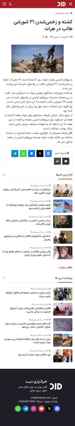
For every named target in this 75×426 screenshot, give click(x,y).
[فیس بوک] (48, 153)
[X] (39, 153)
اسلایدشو (59, 13)
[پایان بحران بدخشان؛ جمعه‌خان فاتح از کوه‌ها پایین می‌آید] (62, 293)
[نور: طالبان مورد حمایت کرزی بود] (62, 355)
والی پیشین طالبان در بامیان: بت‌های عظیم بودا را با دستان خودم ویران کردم (27, 253)
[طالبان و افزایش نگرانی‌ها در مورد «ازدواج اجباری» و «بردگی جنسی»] (62, 309)
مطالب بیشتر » (65, 267)
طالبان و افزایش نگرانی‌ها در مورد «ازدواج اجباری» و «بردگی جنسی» (30, 310)
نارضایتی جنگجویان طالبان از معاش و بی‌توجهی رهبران (27, 237)
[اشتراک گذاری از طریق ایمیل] (65, 161)
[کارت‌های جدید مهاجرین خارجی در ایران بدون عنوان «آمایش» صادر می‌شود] (62, 324)
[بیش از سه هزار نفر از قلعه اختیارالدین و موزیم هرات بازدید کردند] (62, 340)
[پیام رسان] (31, 153)
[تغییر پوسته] (10, 5)
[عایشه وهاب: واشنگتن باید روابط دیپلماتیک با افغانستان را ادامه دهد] (62, 206)
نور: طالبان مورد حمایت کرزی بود (34, 355)
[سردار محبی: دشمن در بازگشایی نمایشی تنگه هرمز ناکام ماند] (62, 221)
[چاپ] (57, 161)
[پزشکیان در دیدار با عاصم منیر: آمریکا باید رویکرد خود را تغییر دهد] (62, 190)
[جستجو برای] (70, 5)
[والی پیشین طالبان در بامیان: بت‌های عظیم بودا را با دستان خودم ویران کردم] (62, 252)
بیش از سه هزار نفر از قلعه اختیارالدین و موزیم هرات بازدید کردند (27, 341)
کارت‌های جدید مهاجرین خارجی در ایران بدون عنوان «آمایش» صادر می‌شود (28, 325)
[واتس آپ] (23, 153)
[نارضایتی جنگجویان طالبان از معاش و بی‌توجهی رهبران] (62, 237)
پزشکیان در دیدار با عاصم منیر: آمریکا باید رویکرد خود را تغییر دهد (27, 191)
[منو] (4, 5)
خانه (68, 13)
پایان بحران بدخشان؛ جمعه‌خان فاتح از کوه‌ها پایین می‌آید (28, 294)
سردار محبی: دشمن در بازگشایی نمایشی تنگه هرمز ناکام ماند (28, 222)
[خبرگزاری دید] (61, 4)
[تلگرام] (14, 153)
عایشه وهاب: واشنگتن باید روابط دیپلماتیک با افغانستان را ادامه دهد (28, 206)
